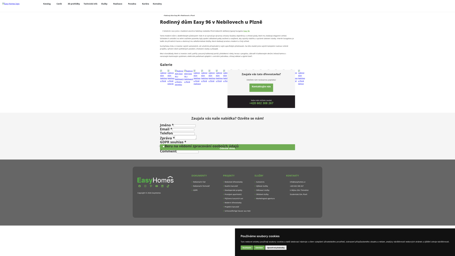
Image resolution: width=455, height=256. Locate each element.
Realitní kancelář (231, 186)
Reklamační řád (199, 182)
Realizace (117, 3)
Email (166, 129)
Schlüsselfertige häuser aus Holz (238, 211)
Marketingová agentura (265, 198)
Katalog (47, 3)
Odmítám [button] (259, 248)
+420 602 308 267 (261, 103)
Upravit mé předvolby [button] (276, 248)
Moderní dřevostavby (233, 202)
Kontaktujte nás (261, 86)
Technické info (90, 3)
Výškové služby (262, 186)
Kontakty (157, 3)
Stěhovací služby (262, 190)
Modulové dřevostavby (234, 182)
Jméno (167, 125)
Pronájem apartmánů (233, 194)
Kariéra (145, 3)
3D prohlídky (74, 3)
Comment (168, 151)
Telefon (166, 133)
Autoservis (260, 182)
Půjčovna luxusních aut (234, 198)
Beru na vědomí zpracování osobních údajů (202, 146)
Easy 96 (246, 31)
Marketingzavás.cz (227, 221)
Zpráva (167, 138)
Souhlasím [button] (247, 248)
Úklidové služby (262, 194)
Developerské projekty (233, 190)
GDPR (195, 190)
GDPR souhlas (173, 142)
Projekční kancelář (232, 207)
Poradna (132, 3)
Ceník (59, 3)
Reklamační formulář (201, 186)
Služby (104, 3)
